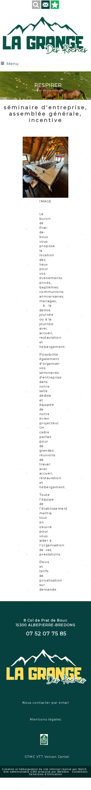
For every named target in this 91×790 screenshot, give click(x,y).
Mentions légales (45, 719)
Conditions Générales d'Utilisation (58, 773)
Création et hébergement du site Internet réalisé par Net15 (44, 769)
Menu (13, 63)
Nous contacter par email (45, 703)
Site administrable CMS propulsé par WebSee (36, 772)
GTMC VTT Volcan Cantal (45, 608)
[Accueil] (45, 34)
